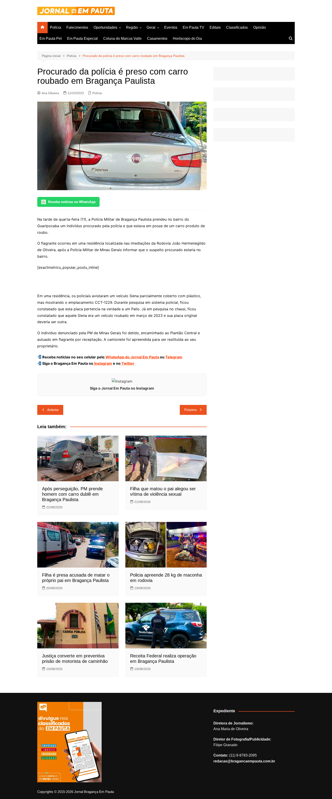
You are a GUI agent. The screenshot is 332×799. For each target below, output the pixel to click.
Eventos (170, 27)
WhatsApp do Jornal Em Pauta (132, 357)
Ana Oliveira (50, 93)
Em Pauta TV (193, 27)
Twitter (127, 363)
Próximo (190, 410)
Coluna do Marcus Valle (122, 38)
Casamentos (157, 38)
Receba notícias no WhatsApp (72, 202)
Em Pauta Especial (82, 38)
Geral (151, 27)
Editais (215, 27)
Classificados (237, 27)
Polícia (55, 27)
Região (132, 27)
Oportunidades (105, 27)
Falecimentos (77, 27)
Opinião (259, 27)
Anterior (53, 410)
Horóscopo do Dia (187, 38)
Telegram (173, 357)
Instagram (102, 363)
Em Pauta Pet (51, 38)
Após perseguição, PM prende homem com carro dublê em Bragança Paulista (72, 494)
